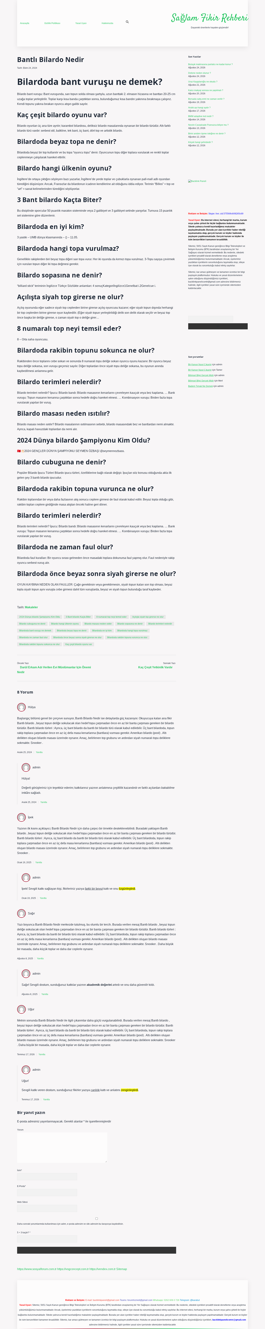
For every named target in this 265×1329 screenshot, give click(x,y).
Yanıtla (39, 752)
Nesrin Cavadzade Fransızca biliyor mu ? (208, 125)
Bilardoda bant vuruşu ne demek (35, 630)
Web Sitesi (22, 1202)
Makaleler (31, 607)
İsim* (19, 1170)
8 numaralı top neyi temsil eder (111, 617)
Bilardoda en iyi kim (102, 630)
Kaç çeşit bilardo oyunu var (78, 644)
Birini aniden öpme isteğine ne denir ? (207, 133)
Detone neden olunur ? (199, 73)
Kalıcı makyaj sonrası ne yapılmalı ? (205, 90)
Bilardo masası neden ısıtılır (98, 623)
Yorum (20, 1130)
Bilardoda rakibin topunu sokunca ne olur (39, 644)
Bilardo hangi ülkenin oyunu (65, 623)
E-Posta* (21, 1186)
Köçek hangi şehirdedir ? (200, 142)
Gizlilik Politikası (52, 23)
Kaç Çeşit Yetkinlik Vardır (155, 667)
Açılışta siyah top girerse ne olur (148, 617)
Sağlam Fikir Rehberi (210, 18)
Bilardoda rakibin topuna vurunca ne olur (127, 637)
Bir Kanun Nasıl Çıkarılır (200, 364)
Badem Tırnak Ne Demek (200, 386)
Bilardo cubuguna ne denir (32, 623)
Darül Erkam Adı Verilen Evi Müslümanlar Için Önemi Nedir (54, 670)
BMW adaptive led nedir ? (200, 116)
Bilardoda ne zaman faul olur (33, 637)
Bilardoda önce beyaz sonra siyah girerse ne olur (77, 637)
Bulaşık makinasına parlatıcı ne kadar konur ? (210, 64)
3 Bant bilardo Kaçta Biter (78, 617)
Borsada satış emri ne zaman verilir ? (206, 99)
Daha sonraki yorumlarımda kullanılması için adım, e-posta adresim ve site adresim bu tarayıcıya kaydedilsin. (70, 1224)
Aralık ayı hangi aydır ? (199, 107)
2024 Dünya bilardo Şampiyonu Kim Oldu (39, 617)
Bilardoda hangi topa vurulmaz (132, 630)
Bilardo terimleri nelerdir (160, 623)
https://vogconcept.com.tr (73, 1269)
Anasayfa (24, 23)
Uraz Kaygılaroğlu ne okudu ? (202, 81)
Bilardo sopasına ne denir (130, 623)
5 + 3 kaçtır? (23, 1232)
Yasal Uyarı (81, 23)
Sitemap (121, 1269)
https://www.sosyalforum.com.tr (36, 1269)
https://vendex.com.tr (102, 1269)
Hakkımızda (107, 23)
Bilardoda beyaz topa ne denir (72, 630)
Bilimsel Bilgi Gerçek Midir (201, 375)
